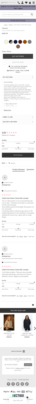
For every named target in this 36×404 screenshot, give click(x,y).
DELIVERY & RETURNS (10, 122)
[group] (18, 132)
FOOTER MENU (16, 351)
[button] (18, 400)
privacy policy (20, 368)
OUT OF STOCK (18, 56)
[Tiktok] (27, 384)
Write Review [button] (18, 155)
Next (35, 326)
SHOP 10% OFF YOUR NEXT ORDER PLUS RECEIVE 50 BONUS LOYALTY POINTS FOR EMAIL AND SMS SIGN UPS (18, 360)
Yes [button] (17, 236)
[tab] (18, 169)
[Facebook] (13, 384)
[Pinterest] (8, 384)
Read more (7, 110)
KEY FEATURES (8, 77)
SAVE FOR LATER (18, 62)
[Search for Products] (32, 14)
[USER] (22, 2)
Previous (1, 326)
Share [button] (25, 236)
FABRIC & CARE (8, 117)
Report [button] (21, 236)
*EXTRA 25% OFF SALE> (18, 20)
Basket (30, 3)
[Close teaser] (27, 397)
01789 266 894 (23, 380)
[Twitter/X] (17, 384)
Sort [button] (3, 163)
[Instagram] (22, 384)
